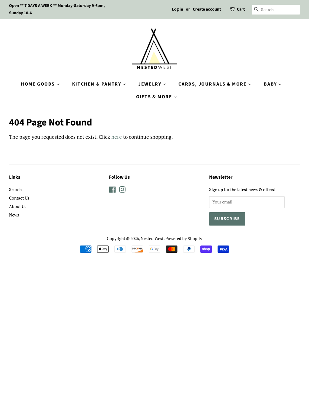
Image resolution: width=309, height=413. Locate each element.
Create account (207, 9)
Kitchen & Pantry (97, 84)
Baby (271, 84)
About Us (17, 206)
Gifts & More (155, 96)
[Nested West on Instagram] (122, 190)
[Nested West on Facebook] (112, 190)
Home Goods (38, 84)
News (14, 215)
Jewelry (150, 84)
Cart (241, 9)
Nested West (152, 238)
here (116, 136)
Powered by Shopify (183, 238)
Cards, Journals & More (213, 84)
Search (15, 189)
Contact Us (19, 198)
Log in (177, 9)
